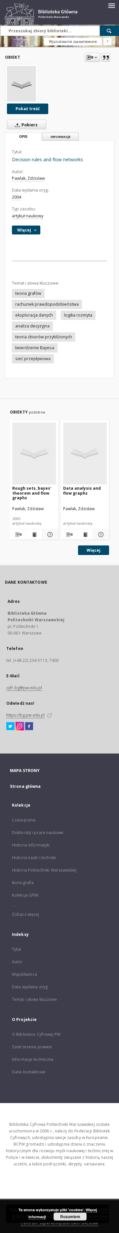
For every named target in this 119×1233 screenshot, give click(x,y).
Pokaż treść (28, 108)
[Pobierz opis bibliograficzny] (18, 534)
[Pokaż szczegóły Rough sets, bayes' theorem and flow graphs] (49, 534)
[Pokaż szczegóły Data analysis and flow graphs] (100, 534)
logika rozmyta (78, 315)
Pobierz (29, 125)
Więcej (93, 550)
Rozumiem (70, 1216)
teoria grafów (28, 293)
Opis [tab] (23, 137)
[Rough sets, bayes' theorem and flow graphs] (34, 453)
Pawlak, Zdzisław (28, 178)
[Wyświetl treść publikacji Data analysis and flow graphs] (85, 534)
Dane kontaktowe (28, 1072)
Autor (17, 962)
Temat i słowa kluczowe (34, 999)
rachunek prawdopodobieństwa (47, 304)
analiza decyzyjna (32, 326)
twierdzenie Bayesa (34, 348)
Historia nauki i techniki (34, 857)
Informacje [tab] (60, 137)
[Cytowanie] (105, 57)
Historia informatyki (31, 845)
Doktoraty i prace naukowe (37, 832)
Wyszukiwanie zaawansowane (73, 41)
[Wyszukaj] (109, 30)
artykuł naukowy (27, 216)
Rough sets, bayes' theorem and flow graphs (31, 492)
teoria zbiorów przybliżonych (43, 337)
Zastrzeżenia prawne (32, 1047)
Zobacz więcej (25, 914)
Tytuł (16, 949)
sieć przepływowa (33, 358)
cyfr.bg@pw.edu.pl (24, 688)
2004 (16, 197)
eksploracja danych (34, 315)
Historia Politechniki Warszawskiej (44, 870)
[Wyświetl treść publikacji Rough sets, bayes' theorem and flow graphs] (34, 534)
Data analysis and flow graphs (82, 490)
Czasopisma (23, 820)
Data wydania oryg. (30, 987)
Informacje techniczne (33, 1059)
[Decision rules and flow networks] (21, 84)
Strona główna (25, 786)
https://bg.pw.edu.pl (25, 715)
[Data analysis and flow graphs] (85, 453)
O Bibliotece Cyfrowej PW (36, 1034)
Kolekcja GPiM (25, 895)
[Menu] (111, 5)
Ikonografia (23, 882)
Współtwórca (24, 974)
